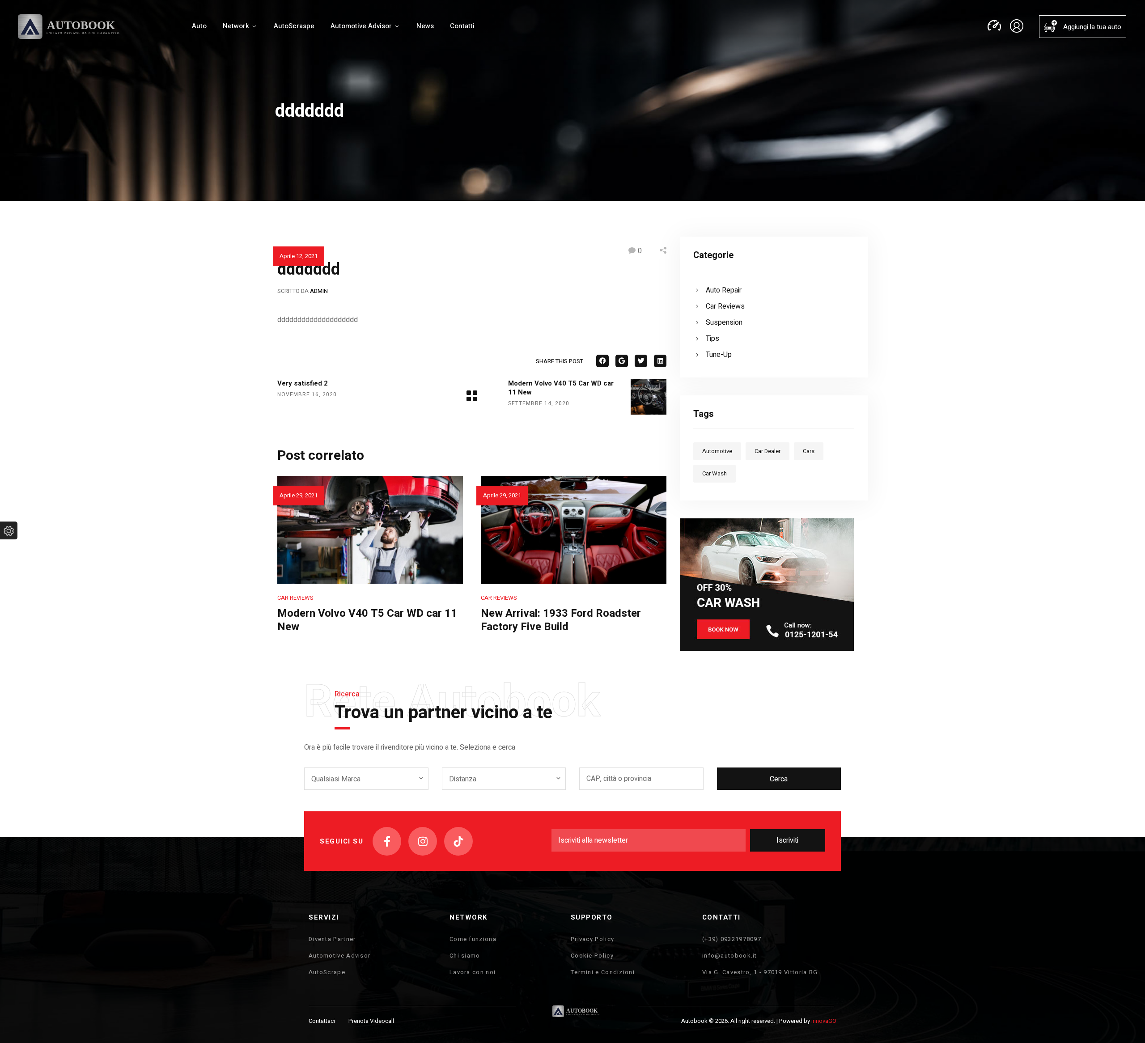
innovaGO (823, 1021)
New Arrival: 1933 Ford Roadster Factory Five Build (561, 620)
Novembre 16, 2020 (307, 394)
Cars (808, 451)
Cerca (779, 779)
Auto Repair (724, 290)
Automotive (717, 451)
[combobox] (366, 778)
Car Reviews (295, 598)
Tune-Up (719, 354)
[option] (370, 557)
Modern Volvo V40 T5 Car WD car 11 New (561, 387)
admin (319, 291)
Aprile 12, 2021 (299, 256)
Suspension (724, 322)
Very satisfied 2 (302, 383)
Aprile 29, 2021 (299, 495)
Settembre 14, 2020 (538, 403)
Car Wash (714, 473)
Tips (712, 338)
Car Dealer (767, 451)
